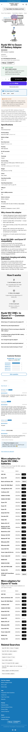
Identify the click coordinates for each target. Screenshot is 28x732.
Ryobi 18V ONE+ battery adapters (9, 651)
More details (21, 203)
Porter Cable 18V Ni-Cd (7, 552)
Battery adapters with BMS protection (10, 670)
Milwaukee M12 (5, 542)
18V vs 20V (4, 684)
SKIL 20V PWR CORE (6, 566)
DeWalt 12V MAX (5, 495)
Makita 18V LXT (5, 523)
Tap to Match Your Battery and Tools (15, 9)
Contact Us (3, 694)
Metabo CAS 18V (5, 535)
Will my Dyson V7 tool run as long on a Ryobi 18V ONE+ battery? (13, 330)
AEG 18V (3, 474)
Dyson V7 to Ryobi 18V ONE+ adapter (10, 663)
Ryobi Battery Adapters (17, 13)
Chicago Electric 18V (6, 488)
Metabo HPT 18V (5, 538)
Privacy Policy (4, 709)
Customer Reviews (5, 717)
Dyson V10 (4, 502)
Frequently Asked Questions (7, 692)
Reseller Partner (5, 719)
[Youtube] (15, 730)
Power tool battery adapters (8, 673)
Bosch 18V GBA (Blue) (7, 485)
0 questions (11, 51)
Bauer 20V (4, 478)
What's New (4, 686)
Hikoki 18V (4, 519)
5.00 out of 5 (18, 358)
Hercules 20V (4, 516)
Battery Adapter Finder (6, 682)
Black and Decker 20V (7, 481)
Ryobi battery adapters (7, 654)
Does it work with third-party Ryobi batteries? (12, 343)
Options (24, 481)
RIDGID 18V (4, 559)
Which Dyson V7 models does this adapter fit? (12, 322)
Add (24, 474)
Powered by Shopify (20, 726)
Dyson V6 (3, 506)
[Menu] (1, 4)
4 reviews (5, 51)
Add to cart (19, 79)
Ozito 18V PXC (5, 549)
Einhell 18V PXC (5, 513)
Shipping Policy (4, 705)
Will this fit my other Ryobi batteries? (10, 325)
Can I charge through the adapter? (9, 339)
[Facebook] (13, 730)
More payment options (14, 86)
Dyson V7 (8, 253)
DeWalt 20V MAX (5, 499)
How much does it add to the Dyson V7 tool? (12, 347)
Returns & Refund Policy (6, 707)
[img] (4, 393)
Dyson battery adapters (7, 660)
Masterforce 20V (5, 531)
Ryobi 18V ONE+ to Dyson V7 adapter (10, 648)
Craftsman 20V (5, 492)
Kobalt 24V (4, 618)
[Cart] (26, 4)
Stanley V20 (4, 570)
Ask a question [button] (14, 374)
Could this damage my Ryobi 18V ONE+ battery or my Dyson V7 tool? (12, 335)
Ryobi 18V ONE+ (12, 252)
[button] (8, 363)
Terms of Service (5, 711)
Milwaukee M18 (5, 545)
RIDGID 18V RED (5, 563)
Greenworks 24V (5, 615)
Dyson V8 (3, 509)
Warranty (3, 699)
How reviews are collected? (7, 451)
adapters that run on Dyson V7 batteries (10, 246)
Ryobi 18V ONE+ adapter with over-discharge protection (12, 667)
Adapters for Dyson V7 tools (8, 657)
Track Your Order (5, 697)
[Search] (23, 4)
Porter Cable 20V (5, 556)
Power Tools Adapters (6, 13)
